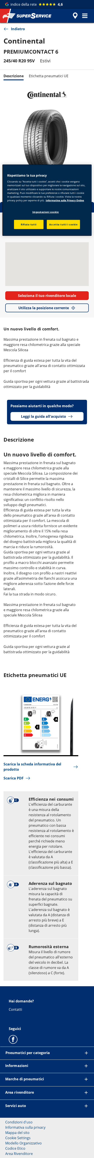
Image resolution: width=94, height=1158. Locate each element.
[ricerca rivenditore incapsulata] (75, 16)
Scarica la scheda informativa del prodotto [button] (32, 767)
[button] (85, 16)
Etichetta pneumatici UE (48, 76)
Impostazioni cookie (45, 211)
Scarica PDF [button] (13, 778)
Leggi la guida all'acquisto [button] (43, 416)
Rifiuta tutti (28, 224)
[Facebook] (13, 1039)
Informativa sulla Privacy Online (65, 200)
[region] (47, 200)
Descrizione (13, 76)
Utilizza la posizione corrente (43, 307)
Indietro (18, 28)
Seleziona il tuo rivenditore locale (47, 295)
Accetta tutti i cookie (63, 224)
